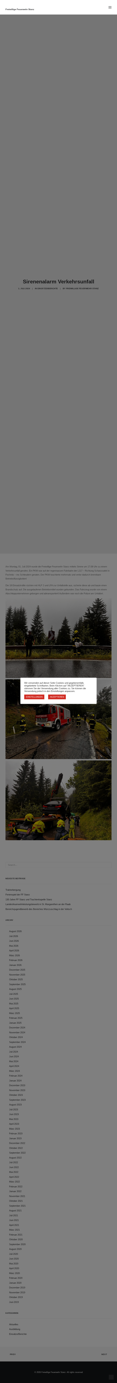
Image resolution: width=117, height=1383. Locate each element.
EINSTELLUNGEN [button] (34, 697)
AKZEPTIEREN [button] (57, 697)
